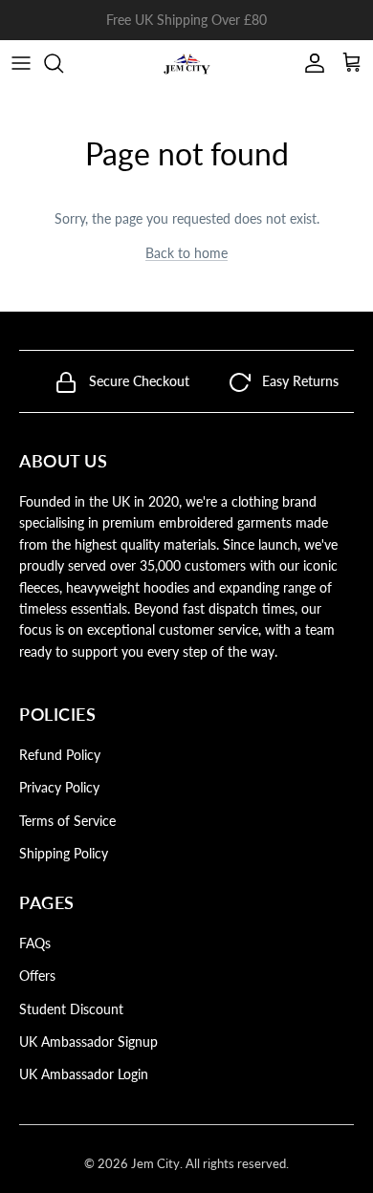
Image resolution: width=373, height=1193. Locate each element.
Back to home (186, 253)
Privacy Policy (59, 787)
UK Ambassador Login (83, 1074)
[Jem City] (187, 63)
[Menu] (21, 63)
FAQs (35, 943)
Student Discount (71, 1009)
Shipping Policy (63, 853)
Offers (37, 975)
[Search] (63, 63)
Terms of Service (67, 821)
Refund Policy (59, 755)
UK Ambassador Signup (88, 1041)
